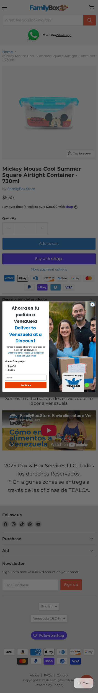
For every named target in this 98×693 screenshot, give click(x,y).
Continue (26, 384)
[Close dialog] (92, 304)
